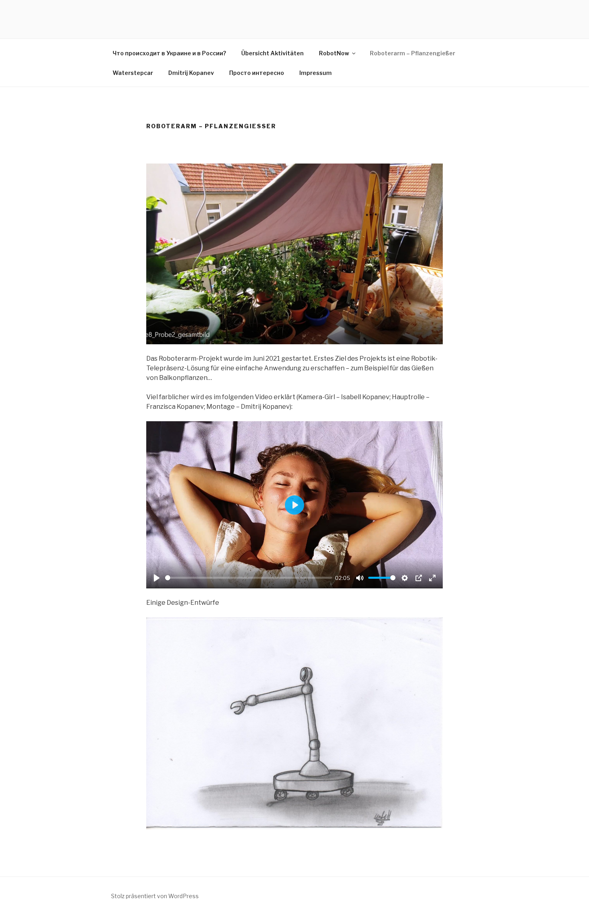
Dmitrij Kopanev (191, 72)
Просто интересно (256, 72)
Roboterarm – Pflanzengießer (412, 53)
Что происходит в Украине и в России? (169, 53)
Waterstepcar (133, 72)
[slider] (248, 578)
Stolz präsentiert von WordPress (155, 896)
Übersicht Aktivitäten (272, 53)
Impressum (315, 72)
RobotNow (334, 53)
